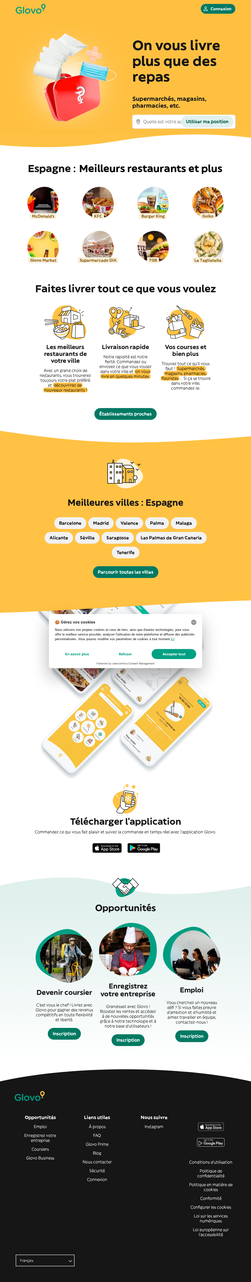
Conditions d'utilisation (210, 1162)
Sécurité (97, 1170)
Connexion (97, 1179)
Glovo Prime (97, 1144)
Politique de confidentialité (211, 1173)
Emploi (40, 1126)
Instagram (154, 1126)
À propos (97, 1126)
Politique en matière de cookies (211, 1187)
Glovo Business (40, 1157)
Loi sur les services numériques (211, 1218)
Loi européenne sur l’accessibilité (211, 1232)
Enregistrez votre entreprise (40, 1138)
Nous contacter (97, 1161)
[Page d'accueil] (31, 9)
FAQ (97, 1135)
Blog (97, 1153)
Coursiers (40, 1149)
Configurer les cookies (210, 1207)
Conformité (211, 1198)
